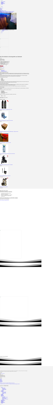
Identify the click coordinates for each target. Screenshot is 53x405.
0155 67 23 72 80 (2, 373)
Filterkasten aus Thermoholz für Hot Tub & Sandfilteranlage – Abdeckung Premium (9, 131)
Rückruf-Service (3, 3)
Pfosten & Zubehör (4, 398)
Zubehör (3, 390)
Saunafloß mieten (4, 389)
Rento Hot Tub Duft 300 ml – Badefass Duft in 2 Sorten (6, 109)
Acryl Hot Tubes (4, 392)
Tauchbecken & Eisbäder (5, 397)
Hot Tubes (2, 391)
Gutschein (3, 399)
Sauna (2, 387)
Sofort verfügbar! (3, 400)
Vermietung (2, 395)
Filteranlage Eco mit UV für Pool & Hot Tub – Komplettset (6, 164)
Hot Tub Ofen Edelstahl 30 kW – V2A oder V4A (5, 175)
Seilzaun (2, 394)
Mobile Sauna (3, 388)
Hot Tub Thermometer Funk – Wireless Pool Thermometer (6, 120)
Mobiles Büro (3, 396)
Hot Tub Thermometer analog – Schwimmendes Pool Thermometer (7, 153)
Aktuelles (2, 2)
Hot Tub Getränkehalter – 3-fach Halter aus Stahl (5, 142)
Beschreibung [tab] (2, 70)
